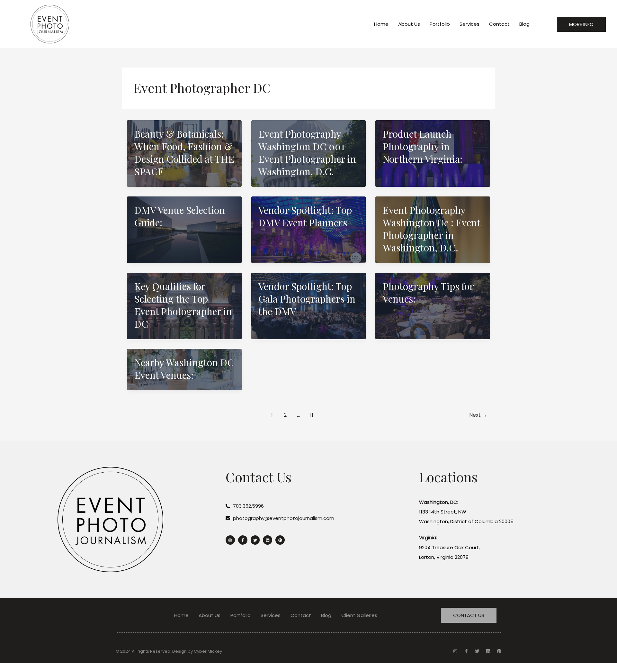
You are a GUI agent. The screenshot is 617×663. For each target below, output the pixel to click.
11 (311, 415)
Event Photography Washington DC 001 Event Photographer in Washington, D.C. (307, 152)
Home (381, 24)
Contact (499, 24)
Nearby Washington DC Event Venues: (184, 368)
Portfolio (440, 24)
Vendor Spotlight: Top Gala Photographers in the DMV (306, 299)
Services (469, 24)
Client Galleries (359, 615)
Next (478, 415)
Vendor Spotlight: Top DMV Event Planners (305, 216)
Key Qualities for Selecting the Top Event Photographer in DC (183, 305)
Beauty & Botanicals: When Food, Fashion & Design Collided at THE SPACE (184, 152)
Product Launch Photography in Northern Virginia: (422, 146)
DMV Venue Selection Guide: (179, 216)
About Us (409, 24)
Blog (524, 24)
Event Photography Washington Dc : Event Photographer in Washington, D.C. (431, 229)
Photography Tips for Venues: (428, 292)
